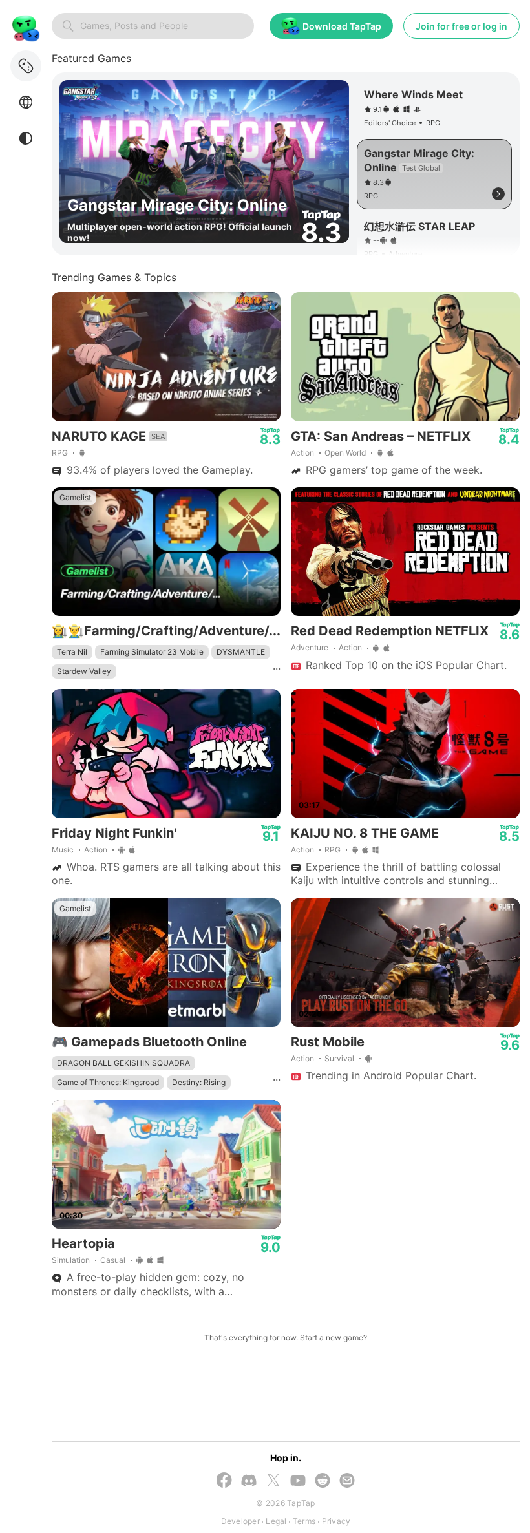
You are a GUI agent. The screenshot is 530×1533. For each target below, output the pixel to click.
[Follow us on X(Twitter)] (273, 1481)
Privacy (336, 1521)
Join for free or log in (461, 26)
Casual (112, 1260)
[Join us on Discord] (249, 1481)
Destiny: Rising (199, 1082)
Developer (240, 1521)
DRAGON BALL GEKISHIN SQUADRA (123, 1063)
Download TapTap (341, 26)
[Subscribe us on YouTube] (298, 1481)
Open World (345, 453)
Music (63, 849)
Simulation (71, 1260)
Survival (339, 1058)
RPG (60, 453)
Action (302, 453)
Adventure (309, 647)
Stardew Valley (84, 671)
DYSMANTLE (241, 652)
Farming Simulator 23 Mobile (152, 652)
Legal (276, 1521)
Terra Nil (72, 652)
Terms (304, 1521)
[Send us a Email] (347, 1481)
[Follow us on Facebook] (224, 1481)
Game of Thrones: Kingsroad (108, 1082)
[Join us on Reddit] (322, 1481)
